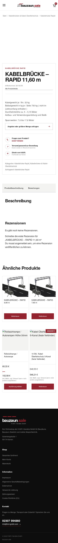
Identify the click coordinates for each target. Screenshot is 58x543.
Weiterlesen (15, 316)
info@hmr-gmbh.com (11, 524)
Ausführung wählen (15, 386)
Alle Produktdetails (11, 88)
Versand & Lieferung (10, 490)
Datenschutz (7, 485)
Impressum (6, 477)
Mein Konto (6, 459)
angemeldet (21, 243)
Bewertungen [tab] (34, 188)
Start (4, 15)
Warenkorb (6, 463)
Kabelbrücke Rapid (48, 15)
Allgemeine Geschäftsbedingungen (15, 481)
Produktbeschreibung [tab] (14, 188)
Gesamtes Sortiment (10, 455)
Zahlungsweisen (8, 494)
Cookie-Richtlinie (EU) (10, 498)
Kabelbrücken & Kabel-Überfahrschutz (23, 15)
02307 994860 (17, 141)
